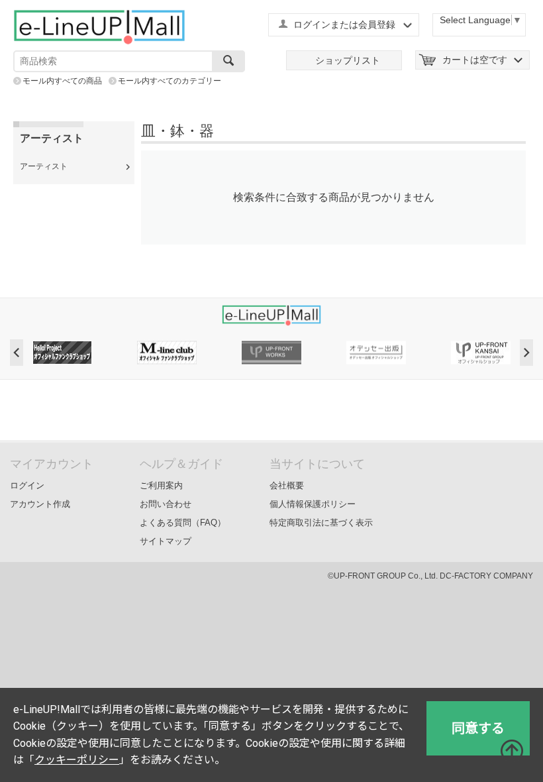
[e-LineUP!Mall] (99, 26)
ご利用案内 (161, 485)
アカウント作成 (40, 504)
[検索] (228, 61)
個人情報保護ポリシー (313, 504)
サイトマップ (165, 541)
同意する (478, 728)
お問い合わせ (165, 504)
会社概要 (287, 485)
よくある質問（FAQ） (183, 523)
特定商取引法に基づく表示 (321, 523)
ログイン (27, 485)
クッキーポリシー (76, 760)
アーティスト (44, 166)
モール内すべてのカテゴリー (169, 80)
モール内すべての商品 (62, 80)
